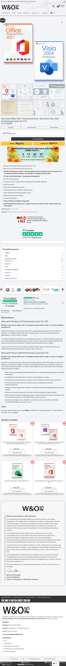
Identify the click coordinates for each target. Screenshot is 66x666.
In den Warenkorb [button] (17, 452)
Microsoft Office (13, 212)
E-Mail (27, 410)
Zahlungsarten (8, 643)
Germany (5, 1)
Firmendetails (14, 659)
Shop (14, 13)
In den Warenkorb (38, 139)
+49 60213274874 (31, 1)
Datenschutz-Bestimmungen (11, 646)
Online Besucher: (6, 597)
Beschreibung (5, 311)
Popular (32, 212)
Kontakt (45, 13)
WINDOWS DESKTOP (11, 278)
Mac (6, 256)
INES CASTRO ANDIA (6, 662)
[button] (61, 22)
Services (26, 13)
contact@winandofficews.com (16, 1)
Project (7, 264)
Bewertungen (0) (17, 311)
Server (7, 275)
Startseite (6, 13)
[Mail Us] (8, 1)
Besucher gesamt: (43, 597)
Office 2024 (8, 261)
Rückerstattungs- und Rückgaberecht (14, 649)
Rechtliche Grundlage (9, 651)
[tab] (5, 311)
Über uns (35, 13)
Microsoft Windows (23, 212)
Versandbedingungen (34, 659)
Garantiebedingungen (50, 659)
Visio (36, 212)
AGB (5, 641)
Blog (19, 13)
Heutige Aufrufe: (18, 597)
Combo (7, 253)
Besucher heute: (30, 597)
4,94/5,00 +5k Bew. (29, 664)
